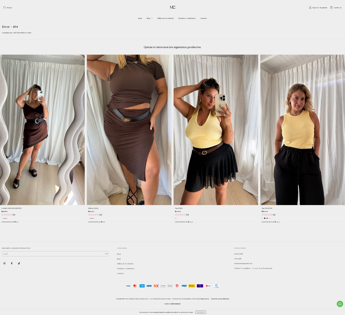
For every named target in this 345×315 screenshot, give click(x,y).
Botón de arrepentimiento (220, 299)
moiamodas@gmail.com (243, 263)
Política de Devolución (165, 18)
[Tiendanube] (172, 304)
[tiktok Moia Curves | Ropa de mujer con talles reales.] (19, 263)
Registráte (323, 7)
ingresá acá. (205, 299)
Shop (149, 18)
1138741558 (237, 258)
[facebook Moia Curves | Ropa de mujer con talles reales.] (12, 263)
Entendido (200, 312)
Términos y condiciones (187, 18)
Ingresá (315, 7)
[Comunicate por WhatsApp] (340, 304)
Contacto (203, 18)
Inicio (140, 18)
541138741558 (238, 254)
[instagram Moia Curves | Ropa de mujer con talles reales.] (4, 263)
